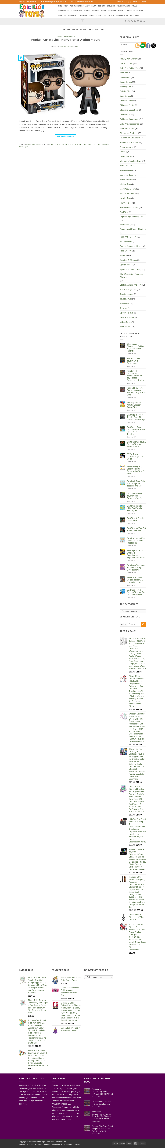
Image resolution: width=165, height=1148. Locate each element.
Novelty (131, 11)
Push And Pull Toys (128, 237)
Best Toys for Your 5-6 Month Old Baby (136, 529)
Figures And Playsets (66, 36)
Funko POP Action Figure (77, 144)
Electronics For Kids (128, 133)
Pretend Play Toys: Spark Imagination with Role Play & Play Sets (136, 391)
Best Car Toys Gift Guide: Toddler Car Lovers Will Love (135, 580)
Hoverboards (125, 156)
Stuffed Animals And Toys (131, 285)
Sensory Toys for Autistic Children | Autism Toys (134, 404)
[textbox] (132, 611)
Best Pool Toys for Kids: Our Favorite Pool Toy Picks (134, 508)
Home (59, 6)
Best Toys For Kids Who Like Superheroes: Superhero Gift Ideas (136, 554)
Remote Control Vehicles (130, 246)
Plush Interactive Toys (129, 207)
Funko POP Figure (93, 144)
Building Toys (125, 91)
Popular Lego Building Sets (131, 217)
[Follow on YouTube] (141, 21)
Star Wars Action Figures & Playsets (131, 275)
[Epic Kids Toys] (36, 11)
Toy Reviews (125, 299)
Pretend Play (125, 225)
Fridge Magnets (126, 147)
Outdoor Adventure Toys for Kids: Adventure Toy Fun (135, 495)
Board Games (126, 82)
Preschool (73, 16)
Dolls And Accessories (129, 124)
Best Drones (125, 77)
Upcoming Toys (126, 313)
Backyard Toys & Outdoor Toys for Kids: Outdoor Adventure (136, 592)
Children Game (126, 101)
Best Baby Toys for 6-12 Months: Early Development (136, 567)
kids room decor (126, 175)
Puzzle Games (126, 242)
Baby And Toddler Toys (130, 68)
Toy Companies (126, 294)
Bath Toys (124, 73)
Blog (127, 2)
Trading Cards (123, 6)
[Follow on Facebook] (125, 21)
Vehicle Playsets (127, 317)
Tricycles (123, 308)
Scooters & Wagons (128, 260)
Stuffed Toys (122, 16)
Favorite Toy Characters (130, 138)
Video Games (126, 322)
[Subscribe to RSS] (135, 21)
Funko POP (63, 144)
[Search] (82, 21)
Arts (87, 6)
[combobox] (133, 611)
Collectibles (125, 115)
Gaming (123, 152)
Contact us (136, 2)
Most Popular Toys (128, 189)
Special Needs (126, 265)
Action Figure (53, 144)
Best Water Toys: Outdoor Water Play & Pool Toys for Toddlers (136, 430)
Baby (93, 6)
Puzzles (102, 16)
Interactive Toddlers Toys (130, 161)
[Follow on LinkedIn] (138, 21)
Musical (122, 11)
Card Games (125, 96)
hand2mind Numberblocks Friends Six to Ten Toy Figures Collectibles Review (135, 375)
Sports (111, 16)
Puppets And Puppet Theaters (133, 229)
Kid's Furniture (126, 166)
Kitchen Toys (125, 184)
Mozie (78, 46)
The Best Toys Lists (128, 290)
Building (111, 6)
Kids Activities (126, 170)
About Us (120, 2)
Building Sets (125, 87)
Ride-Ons (101, 6)
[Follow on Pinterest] (132, 21)
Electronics (76, 11)
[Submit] (143, 624)
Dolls (134, 6)
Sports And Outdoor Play (130, 269)
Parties (139, 11)
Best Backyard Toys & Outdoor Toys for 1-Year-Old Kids (136, 444)
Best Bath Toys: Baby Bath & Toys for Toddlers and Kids (136, 483)
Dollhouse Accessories (130, 119)
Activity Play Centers (129, 59)
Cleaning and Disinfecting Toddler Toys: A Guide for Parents (135, 347)
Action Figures (77, 6)
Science (123, 255)
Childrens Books (127, 105)
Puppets (93, 16)
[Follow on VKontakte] (144, 21)
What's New (125, 327)
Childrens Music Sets (129, 110)
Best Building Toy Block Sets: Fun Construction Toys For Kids (136, 470)
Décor (103, 11)
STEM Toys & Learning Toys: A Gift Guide (135, 456)
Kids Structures (126, 180)
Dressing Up (63, 11)
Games (87, 11)
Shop (144, 2)
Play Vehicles (126, 203)
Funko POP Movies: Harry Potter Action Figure (65, 39)
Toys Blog (135, 16)
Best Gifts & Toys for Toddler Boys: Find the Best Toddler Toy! (136, 417)
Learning (112, 11)
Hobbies (95, 11)
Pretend (83, 16)
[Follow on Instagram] (128, 21)
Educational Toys (127, 128)
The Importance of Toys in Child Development (134, 361)
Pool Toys (124, 212)
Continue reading (66, 136)
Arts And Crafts (126, 63)
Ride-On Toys (126, 251)
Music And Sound (127, 193)
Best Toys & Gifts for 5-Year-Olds (135, 519)
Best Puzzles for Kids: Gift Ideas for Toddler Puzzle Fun (136, 540)
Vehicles (62, 16)
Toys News (124, 303)
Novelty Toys (125, 198)
